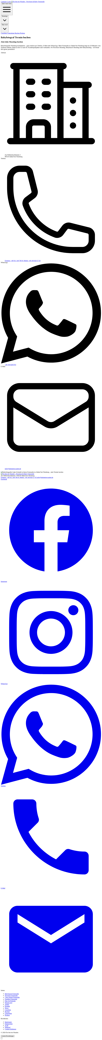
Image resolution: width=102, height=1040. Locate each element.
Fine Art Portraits (10, 1001)
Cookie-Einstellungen (8, 1036)
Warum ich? (8, 1003)
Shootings (5, 16)
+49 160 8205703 (10, 365)
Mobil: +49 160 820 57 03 (32, 261)
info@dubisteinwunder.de (13, 469)
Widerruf (7, 1027)
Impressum (8, 1022)
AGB (6, 1025)
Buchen (17, 33)
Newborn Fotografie (11, 995)
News (6, 1008)
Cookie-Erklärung (10, 1029)
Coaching (4, 33)
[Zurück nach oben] (1, 1038)
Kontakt (7, 1006)
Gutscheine (11, 33)
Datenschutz (9, 1024)
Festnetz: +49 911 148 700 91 (14, 261)
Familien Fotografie (11, 999)
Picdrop (22, 33)
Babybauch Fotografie (12, 994)
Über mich (5, 25)
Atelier (7, 1004)
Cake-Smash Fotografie (12, 997)
